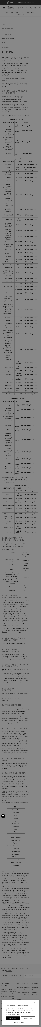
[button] (20, 1022)
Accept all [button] (12, 1018)
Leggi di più (19, 1014)
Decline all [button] (28, 1018)
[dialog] (20, 513)
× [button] (34, 1003)
